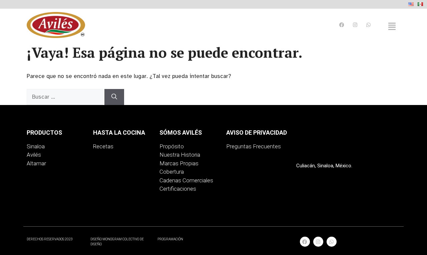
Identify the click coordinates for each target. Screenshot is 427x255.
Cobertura (171, 171)
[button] (392, 26)
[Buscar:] (65, 96)
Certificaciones (177, 188)
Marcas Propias (178, 163)
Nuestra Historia (179, 154)
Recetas (103, 146)
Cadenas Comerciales (186, 180)
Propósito (171, 146)
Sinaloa (36, 146)
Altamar (36, 163)
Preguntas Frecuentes (253, 146)
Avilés (34, 154)
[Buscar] (114, 97)
